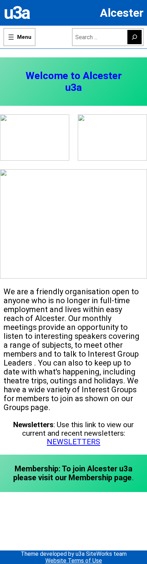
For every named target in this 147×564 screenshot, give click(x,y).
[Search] (134, 37)
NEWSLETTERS (73, 442)
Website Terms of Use (73, 560)
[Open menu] (19, 37)
